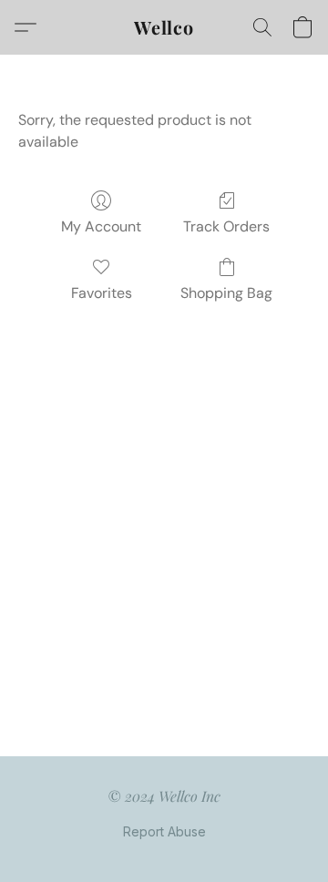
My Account (101, 226)
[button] (164, 27)
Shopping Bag (226, 293)
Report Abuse (164, 831)
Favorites (101, 293)
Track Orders (226, 226)
